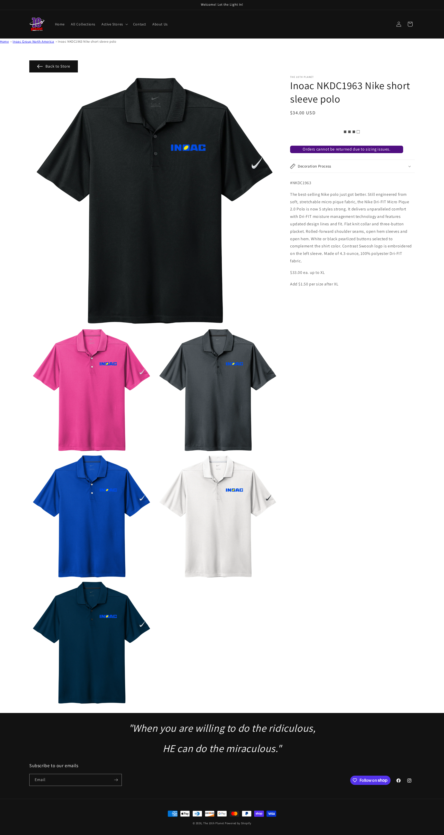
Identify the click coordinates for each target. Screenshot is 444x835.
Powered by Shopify (238, 823)
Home (4, 41)
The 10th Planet (213, 823)
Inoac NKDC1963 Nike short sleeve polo (87, 41)
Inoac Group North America (33, 41)
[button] (114, 24)
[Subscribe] (116, 780)
